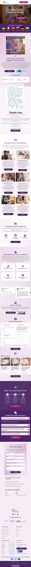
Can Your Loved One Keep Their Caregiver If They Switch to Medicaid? (26, 368)
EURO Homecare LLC (7, 324)
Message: (7, 466)
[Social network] (13, 514)
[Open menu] (29, 2)
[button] (0, 292)
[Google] (18, 514)
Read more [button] (18, 296)
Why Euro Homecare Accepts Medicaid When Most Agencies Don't (15, 368)
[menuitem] (8, 529)
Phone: (17, 456)
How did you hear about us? (10, 459)
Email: (7, 456)
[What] (5, 362)
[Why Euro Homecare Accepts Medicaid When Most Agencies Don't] (15, 362)
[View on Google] (2, 289)
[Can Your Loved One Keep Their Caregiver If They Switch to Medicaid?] (25, 362)
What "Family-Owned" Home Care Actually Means (5, 368)
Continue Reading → (4, 373)
